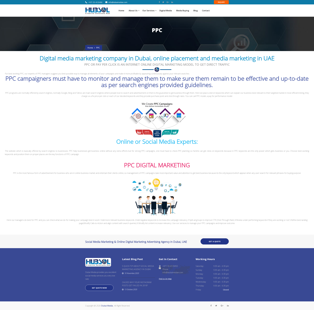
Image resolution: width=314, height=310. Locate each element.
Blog (195, 10)
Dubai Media (107, 305)
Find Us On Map (165, 279)
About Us (133, 10)
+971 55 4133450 (95, 2)
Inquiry (221, 2)
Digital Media (165, 10)
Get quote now (99, 288)
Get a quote (215, 241)
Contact (206, 10)
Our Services (148, 10)
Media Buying (182, 10)
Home (121, 10)
